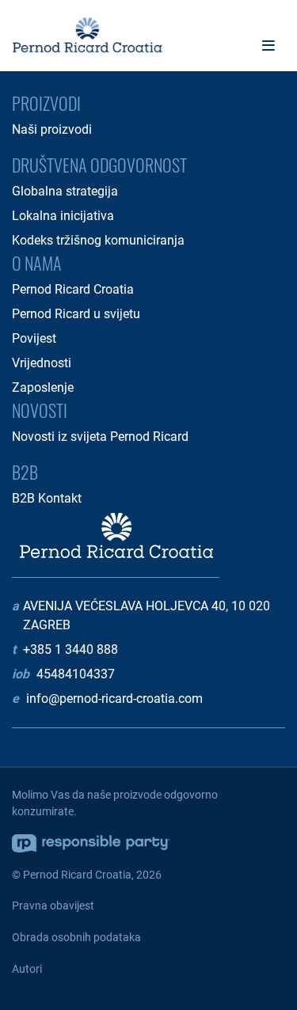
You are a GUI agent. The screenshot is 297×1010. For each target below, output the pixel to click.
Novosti (39, 410)
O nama (37, 262)
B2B (25, 471)
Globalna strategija (65, 191)
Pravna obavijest (53, 905)
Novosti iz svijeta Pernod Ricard (100, 436)
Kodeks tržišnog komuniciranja (98, 240)
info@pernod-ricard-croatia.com (114, 698)
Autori (27, 969)
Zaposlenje (43, 387)
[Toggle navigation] (268, 45)
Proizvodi (46, 103)
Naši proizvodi (52, 129)
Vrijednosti (41, 362)
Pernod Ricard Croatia (73, 289)
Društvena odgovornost (99, 164)
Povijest (34, 338)
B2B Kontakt (47, 498)
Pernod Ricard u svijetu (76, 313)
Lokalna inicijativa (63, 215)
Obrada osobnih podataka (76, 937)
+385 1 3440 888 (70, 649)
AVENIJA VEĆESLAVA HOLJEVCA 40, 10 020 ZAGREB (146, 615)
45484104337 (75, 674)
